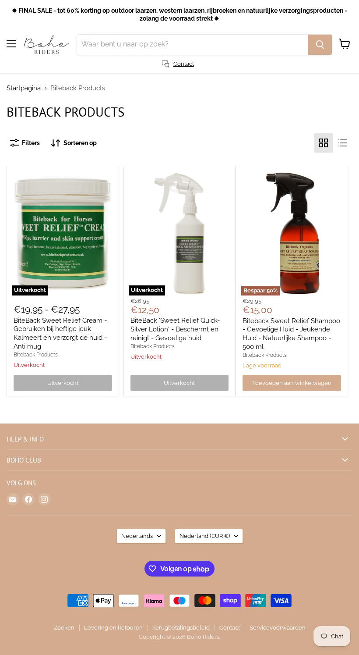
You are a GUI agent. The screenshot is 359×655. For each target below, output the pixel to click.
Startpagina (24, 88)
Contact (229, 627)
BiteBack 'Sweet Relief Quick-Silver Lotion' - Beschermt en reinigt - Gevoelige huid (175, 329)
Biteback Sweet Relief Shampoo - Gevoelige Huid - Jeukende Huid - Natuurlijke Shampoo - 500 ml (291, 334)
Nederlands (137, 536)
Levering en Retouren (113, 627)
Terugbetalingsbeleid (181, 627)
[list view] (342, 143)
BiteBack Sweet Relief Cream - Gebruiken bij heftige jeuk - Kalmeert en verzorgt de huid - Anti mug (60, 333)
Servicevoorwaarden (278, 627)
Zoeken (64, 627)
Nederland (205, 536)
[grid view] (323, 143)
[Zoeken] (320, 45)
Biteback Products (36, 355)
